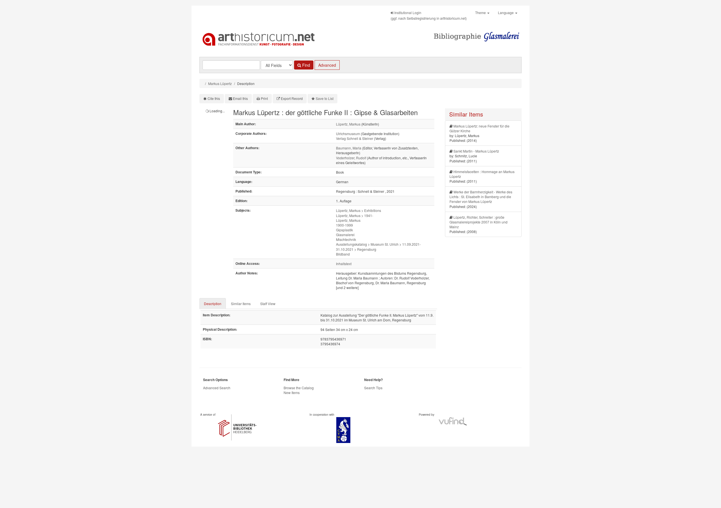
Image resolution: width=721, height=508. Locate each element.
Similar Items (241, 303)
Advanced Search (216, 387)
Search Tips (373, 387)
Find (305, 65)
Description (212, 303)
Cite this (214, 98)
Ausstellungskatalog (351, 244)
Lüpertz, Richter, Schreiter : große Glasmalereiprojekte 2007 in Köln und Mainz (478, 222)
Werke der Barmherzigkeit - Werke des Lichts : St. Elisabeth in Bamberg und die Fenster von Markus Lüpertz (480, 196)
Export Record (292, 98)
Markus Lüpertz (220, 83)
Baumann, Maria (348, 148)
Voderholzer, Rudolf (351, 157)
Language (506, 12)
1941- (368, 215)
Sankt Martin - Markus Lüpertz (476, 151)
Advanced (327, 65)
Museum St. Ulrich (385, 244)
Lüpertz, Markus (348, 124)
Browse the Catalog (299, 387)
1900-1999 (344, 225)
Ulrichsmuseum (348, 133)
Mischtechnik (346, 239)
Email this (240, 98)
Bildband (343, 254)
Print (264, 98)
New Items (292, 392)
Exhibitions (372, 210)
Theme (481, 12)
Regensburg (366, 249)
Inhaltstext (343, 263)
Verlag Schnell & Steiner (354, 138)
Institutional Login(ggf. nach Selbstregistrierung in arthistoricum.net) (429, 15)
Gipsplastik (344, 229)
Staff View (267, 303)
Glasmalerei (345, 234)
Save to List (324, 98)
